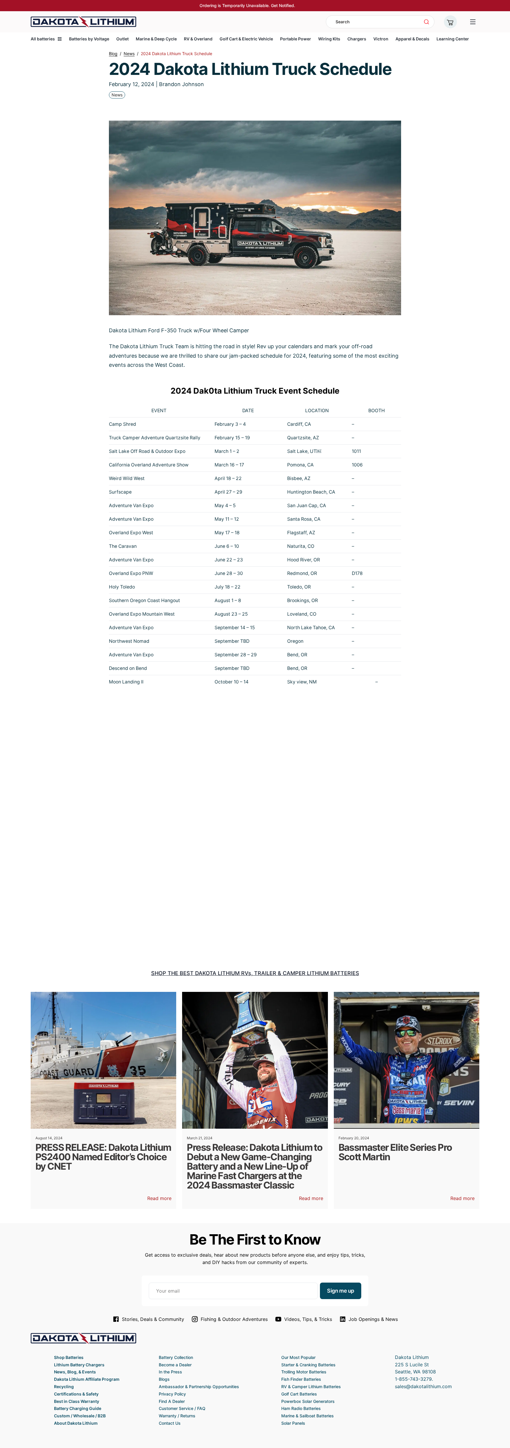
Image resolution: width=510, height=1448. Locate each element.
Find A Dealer (172, 1401)
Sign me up (340, 1291)
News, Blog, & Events (75, 1371)
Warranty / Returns (177, 1415)
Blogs (164, 1379)
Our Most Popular (298, 1357)
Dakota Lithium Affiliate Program (87, 1379)
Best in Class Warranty (76, 1401)
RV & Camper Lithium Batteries (311, 1386)
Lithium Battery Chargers (79, 1364)
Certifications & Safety (76, 1393)
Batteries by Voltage (89, 38)
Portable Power (295, 38)
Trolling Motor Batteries (303, 1371)
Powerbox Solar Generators (308, 1401)
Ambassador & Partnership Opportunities (199, 1386)
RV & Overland (198, 38)
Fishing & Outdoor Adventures (234, 1319)
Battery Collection (176, 1357)
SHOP (158, 973)
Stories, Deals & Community (153, 1319)
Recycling (64, 1386)
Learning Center (453, 38)
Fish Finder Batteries (301, 1379)
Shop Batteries (69, 1357)
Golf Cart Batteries (299, 1393)
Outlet (122, 38)
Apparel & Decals (412, 38)
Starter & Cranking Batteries (308, 1364)
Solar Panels (293, 1423)
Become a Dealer (175, 1364)
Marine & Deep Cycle (156, 38)
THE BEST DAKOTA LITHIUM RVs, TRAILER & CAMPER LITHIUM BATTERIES (262, 973)
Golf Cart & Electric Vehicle (246, 38)
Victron (380, 38)
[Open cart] (450, 21)
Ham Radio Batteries (301, 1408)
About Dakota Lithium (76, 1423)
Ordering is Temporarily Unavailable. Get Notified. (247, 5)
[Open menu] (472, 21)
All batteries (43, 38)
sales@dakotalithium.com (423, 1386)
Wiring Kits (329, 38)
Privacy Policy (172, 1393)
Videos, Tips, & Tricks (308, 1319)
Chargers (356, 38)
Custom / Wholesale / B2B (80, 1415)
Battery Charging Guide (77, 1408)
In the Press (170, 1371)
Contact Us (170, 1423)
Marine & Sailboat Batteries (307, 1415)
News (117, 94)
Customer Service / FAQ (182, 1408)
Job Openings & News (373, 1319)
